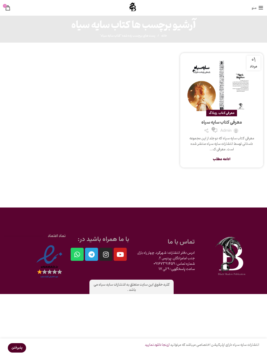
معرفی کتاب (226, 113)
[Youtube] (120, 254)
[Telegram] (91, 254)
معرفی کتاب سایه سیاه (221, 122)
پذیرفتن (16, 347)
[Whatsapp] (77, 254)
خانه (164, 36)
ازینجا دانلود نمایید (157, 344)
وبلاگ (213, 113)
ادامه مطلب (221, 159)
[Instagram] (105, 254)
